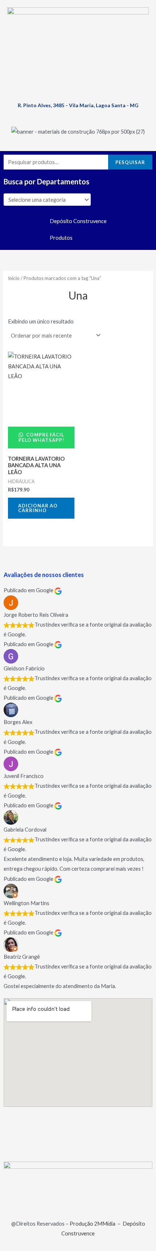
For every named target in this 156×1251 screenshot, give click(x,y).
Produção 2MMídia (92, 1224)
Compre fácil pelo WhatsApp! (41, 437)
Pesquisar (130, 162)
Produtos (61, 238)
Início (14, 278)
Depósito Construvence (78, 221)
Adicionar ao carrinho (38, 508)
